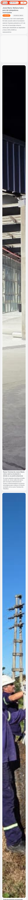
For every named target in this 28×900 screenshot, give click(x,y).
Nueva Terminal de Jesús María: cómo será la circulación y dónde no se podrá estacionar (14, 474)
